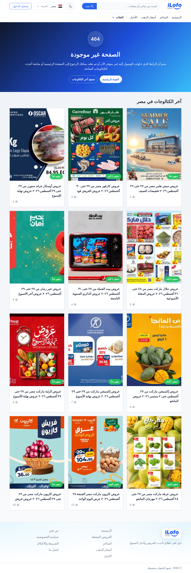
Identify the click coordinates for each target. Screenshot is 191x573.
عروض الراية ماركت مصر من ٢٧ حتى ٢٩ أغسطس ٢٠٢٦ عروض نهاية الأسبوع (37, 394)
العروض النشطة (102, 536)
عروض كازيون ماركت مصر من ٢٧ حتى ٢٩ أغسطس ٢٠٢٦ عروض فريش (38, 496)
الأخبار (133, 17)
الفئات (119, 17)
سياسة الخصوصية (48, 536)
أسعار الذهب (148, 17)
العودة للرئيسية (111, 79)
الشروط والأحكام (48, 543)
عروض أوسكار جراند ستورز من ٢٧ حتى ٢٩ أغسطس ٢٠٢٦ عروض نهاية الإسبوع (39, 190)
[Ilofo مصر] (171, 533)
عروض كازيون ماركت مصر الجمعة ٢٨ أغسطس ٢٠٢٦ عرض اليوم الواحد (96, 496)
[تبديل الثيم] (71, 6)
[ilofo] (174, 6)
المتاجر (164, 17)
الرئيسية (176, 17)
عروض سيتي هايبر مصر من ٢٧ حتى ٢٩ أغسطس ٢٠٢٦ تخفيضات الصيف (154, 188)
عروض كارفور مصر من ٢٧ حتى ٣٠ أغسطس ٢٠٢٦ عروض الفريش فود (98, 188)
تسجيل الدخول (21, 6)
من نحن (54, 530)
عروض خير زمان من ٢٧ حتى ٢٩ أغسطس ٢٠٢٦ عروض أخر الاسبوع (39, 291)
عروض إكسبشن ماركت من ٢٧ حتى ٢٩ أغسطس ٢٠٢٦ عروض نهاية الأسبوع (96, 394)
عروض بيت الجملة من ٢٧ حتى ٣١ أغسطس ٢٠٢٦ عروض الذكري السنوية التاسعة (96, 293)
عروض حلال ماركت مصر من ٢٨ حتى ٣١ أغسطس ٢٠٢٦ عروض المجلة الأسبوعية (155, 293)
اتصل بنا (54, 549)
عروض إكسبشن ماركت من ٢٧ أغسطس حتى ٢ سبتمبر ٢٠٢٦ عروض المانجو (155, 396)
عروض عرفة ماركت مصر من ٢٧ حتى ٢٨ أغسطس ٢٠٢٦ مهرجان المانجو (154, 496)
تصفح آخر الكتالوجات (83, 79)
